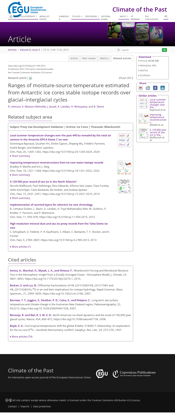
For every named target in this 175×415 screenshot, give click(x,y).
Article (74, 58)
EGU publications (151, 17)
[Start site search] (164, 50)
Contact (12, 406)
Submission (64, 17)
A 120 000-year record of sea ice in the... (158, 132)
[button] (118, 49)
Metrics (104, 58)
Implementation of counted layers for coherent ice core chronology (51, 204)
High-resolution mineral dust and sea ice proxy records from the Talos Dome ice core (59, 225)
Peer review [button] (91, 16)
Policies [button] (76, 16)
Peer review (89, 58)
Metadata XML (148, 65)
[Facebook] (155, 87)
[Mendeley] (140, 87)
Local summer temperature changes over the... (158, 103)
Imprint (25, 406)
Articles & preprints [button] (25, 16)
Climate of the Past (139, 9)
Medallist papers (44, 17)
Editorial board (106, 17)
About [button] (123, 16)
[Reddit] (148, 87)
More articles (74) (22, 336)
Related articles (122, 58)
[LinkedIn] (162, 87)
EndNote (145, 75)
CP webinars (135, 17)
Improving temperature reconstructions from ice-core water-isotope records (56, 162)
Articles (12, 49)
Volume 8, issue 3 (30, 49)
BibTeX (144, 70)
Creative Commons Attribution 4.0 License (116, 400)
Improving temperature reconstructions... (158, 118)
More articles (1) (21, 246)
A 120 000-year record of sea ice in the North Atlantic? (43, 181)
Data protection (42, 406)
